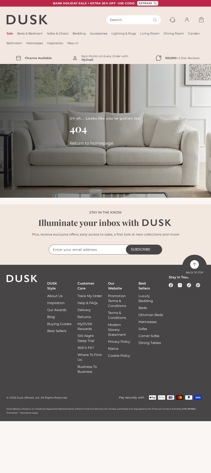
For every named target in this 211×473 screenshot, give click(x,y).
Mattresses (147, 322)
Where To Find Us (89, 357)
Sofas (142, 329)
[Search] (155, 20)
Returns (84, 317)
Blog (51, 317)
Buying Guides (59, 324)
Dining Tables (149, 343)
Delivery (84, 310)
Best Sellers (56, 331)
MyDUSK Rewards (84, 326)
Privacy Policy (119, 342)
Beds (142, 308)
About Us (55, 296)
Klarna (113, 349)
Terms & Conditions (117, 315)
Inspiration (56, 303)
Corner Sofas (148, 336)
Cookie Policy (119, 356)
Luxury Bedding (145, 298)
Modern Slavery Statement (117, 330)
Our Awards (56, 310)
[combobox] (133, 19)
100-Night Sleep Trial (85, 338)
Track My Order (89, 296)
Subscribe (140, 249)
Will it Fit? (85, 348)
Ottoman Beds (150, 315)
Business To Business (87, 369)
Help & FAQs (87, 303)
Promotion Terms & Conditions (117, 301)
